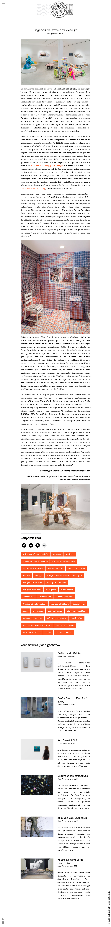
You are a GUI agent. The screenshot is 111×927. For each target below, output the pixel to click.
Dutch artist (67, 590)
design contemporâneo (58, 576)
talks (48, 633)
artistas (70, 554)
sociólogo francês (65, 625)
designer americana (33, 583)
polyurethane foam (56, 618)
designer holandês (56, 583)
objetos (26, 618)
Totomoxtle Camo (64, 633)
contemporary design (33, 568)
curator (26, 576)
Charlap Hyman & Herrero (35, 561)
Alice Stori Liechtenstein (35, 554)
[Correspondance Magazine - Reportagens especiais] (55, 10)
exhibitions (45, 597)
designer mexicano (32, 590)
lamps (25, 611)
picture (38, 618)
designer (77, 576)
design (38, 576)
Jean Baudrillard (59, 604)
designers (51, 590)
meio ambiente (55, 611)
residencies (76, 618)
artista (57, 554)
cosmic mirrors (55, 568)
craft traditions (76, 568)
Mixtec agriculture (76, 611)
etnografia (28, 597)
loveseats (38, 611)
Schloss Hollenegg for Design (47, 166)
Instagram (4, 922)
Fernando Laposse (64, 597)
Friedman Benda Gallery (33, 189)
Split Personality (32, 633)
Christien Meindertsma (63, 561)
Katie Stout (79, 604)
